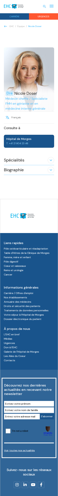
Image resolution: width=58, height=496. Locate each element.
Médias (8, 338)
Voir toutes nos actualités (19, 450)
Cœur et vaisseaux (15, 266)
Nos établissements (15, 297)
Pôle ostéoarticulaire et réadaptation (26, 248)
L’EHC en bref (11, 334)
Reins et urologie (13, 270)
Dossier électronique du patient (22, 319)
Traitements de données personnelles (26, 310)
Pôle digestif (11, 261)
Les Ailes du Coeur (15, 356)
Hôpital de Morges (18, 139)
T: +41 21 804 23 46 (17, 143)
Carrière (14, 16)
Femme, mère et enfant (17, 257)
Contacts (9, 360)
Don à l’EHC (10, 347)
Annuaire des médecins (17, 301)
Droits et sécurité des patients (22, 306)
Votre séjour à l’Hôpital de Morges (24, 314)
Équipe (21, 26)
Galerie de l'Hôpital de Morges (21, 351)
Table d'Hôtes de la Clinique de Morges (26, 253)
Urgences (43, 16)
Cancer (8, 274)
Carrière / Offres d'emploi (18, 293)
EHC (12, 26)
